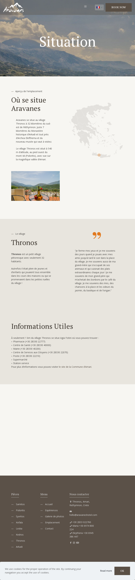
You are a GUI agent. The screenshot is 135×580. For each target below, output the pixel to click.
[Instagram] (74, 542)
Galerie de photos (54, 516)
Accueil (49, 504)
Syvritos (20, 516)
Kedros (20, 534)
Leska (19, 528)
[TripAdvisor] (77, 542)
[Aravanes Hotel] (13, 7)
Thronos (20, 540)
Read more (106, 570)
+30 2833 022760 (81, 522)
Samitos (20, 504)
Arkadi (19, 546)
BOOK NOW (118, 7)
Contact (49, 528)
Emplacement (52, 522)
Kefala (19, 522)
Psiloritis (20, 510)
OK (122, 571)
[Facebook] (70, 542)
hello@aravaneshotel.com (83, 514)
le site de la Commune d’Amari (75, 366)
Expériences (51, 510)
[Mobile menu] (85, 7)
